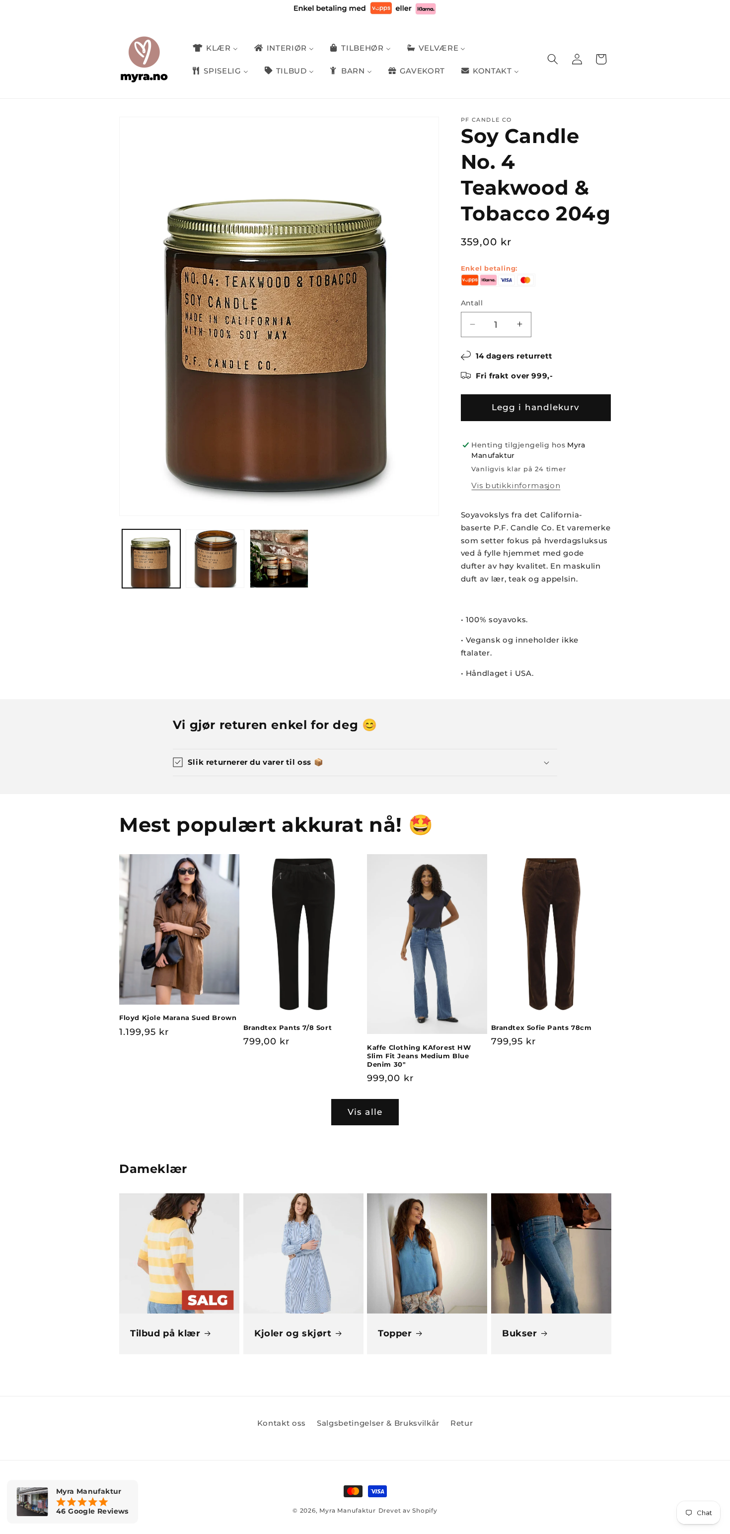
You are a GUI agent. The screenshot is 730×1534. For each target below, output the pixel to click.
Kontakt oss (281, 1423)
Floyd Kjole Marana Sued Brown (177, 1018)
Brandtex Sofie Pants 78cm (541, 1027)
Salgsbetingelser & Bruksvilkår (378, 1423)
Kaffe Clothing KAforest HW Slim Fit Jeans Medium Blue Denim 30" (419, 1055)
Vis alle (365, 1112)
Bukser (519, 1333)
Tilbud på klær (165, 1333)
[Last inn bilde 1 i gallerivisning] (151, 558)
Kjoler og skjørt (293, 1333)
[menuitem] (214, 48)
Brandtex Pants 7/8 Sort (287, 1027)
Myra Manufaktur (347, 1510)
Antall (472, 302)
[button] (553, 59)
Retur (461, 1423)
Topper (395, 1333)
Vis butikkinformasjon (515, 485)
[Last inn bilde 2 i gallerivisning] (215, 558)
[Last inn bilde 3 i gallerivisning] (279, 558)
